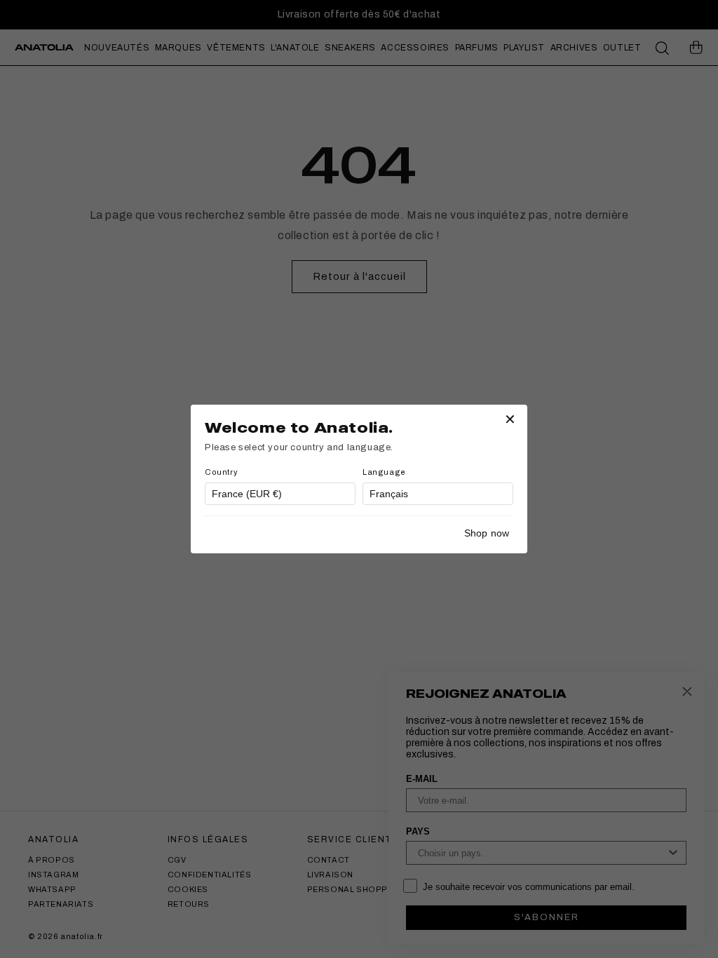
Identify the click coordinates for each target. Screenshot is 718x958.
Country (221, 472)
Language (384, 472)
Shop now (486, 533)
